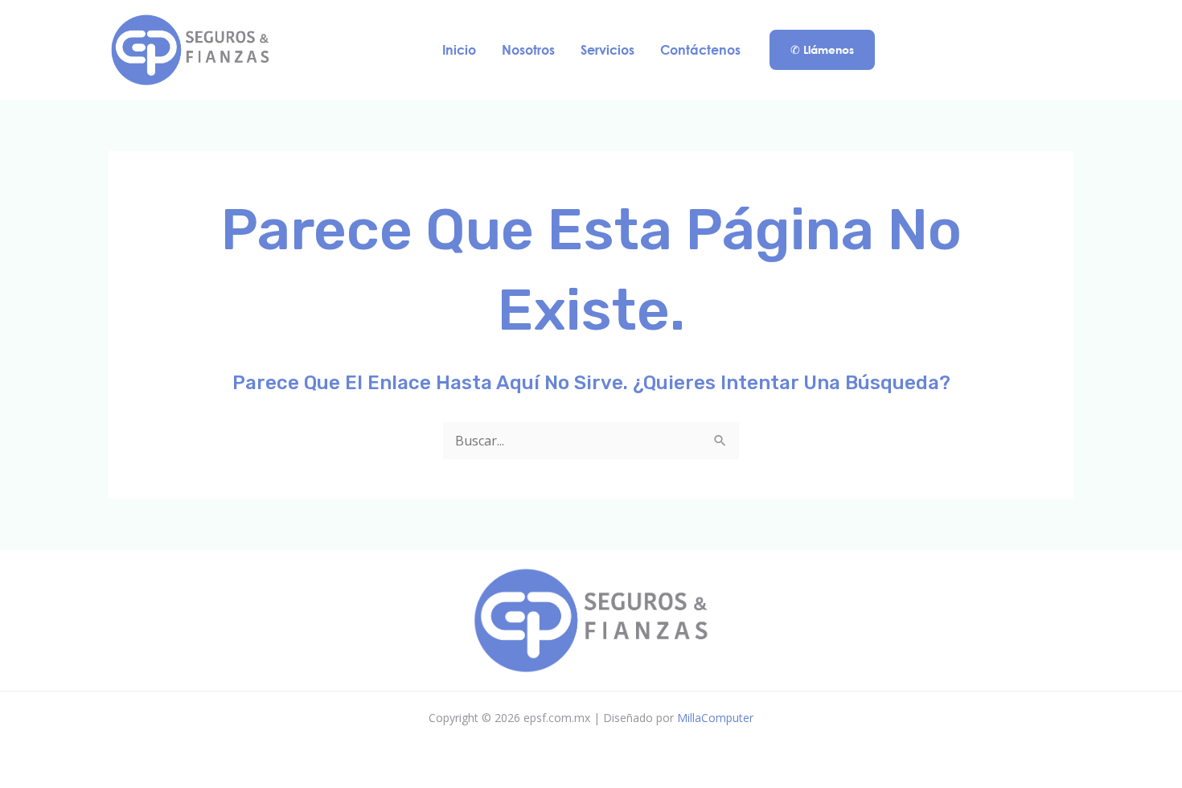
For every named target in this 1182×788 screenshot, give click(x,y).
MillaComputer (715, 717)
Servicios (607, 49)
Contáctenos (700, 49)
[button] (822, 50)
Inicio (459, 49)
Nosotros (528, 49)
